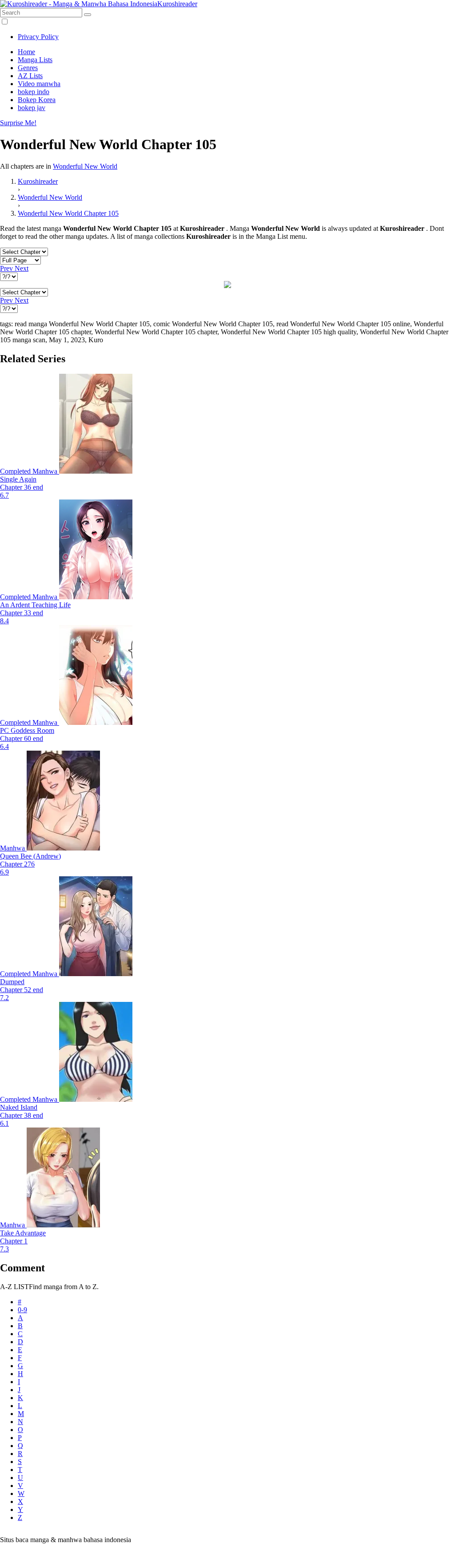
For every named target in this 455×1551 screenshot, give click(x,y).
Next (21, 268)
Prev (7, 268)
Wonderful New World (85, 166)
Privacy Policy (38, 36)
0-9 (22, 1310)
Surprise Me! (18, 123)
